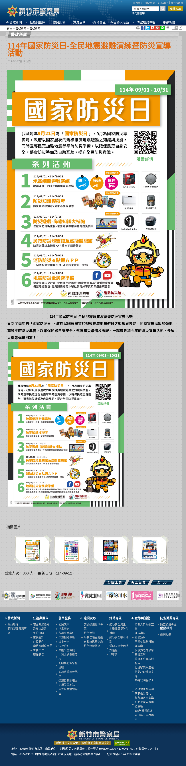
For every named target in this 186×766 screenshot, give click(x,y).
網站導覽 (150, 3)
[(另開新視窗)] (31, 595)
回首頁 (139, 3)
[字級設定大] (180, 28)
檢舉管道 (89, 633)
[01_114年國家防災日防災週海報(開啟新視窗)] (91, 189)
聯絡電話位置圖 (42, 645)
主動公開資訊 (66, 650)
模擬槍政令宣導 (144, 697)
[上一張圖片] (4, 596)
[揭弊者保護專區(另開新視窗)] (158, 595)
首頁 (9, 28)
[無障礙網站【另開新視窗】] (122, 743)
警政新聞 (16, 22)
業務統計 (38, 637)
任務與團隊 (37, 22)
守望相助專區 (66, 637)
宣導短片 (140, 637)
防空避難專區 (146, 22)
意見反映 (79, 22)
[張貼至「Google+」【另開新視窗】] (157, 28)
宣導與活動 (121, 22)
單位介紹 (38, 633)
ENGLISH (163, 3)
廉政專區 (140, 633)
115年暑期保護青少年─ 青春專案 (144, 715)
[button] (6, 609)
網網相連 (169, 22)
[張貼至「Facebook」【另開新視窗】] (143, 28)
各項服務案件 (66, 633)
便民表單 (63, 624)
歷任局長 (38, 654)
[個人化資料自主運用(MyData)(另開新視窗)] (82, 595)
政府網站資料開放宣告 (96, 742)
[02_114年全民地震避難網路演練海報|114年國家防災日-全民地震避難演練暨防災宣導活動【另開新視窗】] (71, 550)
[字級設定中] (177, 28)
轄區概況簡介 (41, 624)
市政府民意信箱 (93, 641)
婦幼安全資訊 (117, 624)
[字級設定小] (173, 28)
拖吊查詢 (63, 628)
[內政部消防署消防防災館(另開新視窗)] (57, 595)
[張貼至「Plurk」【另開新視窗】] (152, 28)
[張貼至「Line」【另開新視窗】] (162, 28)
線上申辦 (63, 641)
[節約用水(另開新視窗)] (107, 595)
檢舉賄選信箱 (92, 645)
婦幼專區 (99, 22)
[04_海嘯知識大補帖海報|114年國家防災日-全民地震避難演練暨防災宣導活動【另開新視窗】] (149, 550)
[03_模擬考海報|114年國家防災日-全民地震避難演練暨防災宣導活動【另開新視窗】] (110, 550)
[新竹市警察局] (33, 11)
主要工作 (38, 650)
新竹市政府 (177, 3)
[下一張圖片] (179, 596)
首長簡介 (38, 641)
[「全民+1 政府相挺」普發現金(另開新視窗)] (133, 595)
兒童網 (113, 654)
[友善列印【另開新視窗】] (138, 28)
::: (134, 3)
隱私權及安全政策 (67, 742)
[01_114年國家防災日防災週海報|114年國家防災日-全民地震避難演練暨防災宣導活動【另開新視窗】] (32, 550)
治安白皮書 (40, 628)
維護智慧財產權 (144, 667)
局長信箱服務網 (93, 637)
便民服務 (59, 22)
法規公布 (63, 645)
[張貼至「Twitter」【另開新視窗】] (147, 28)
